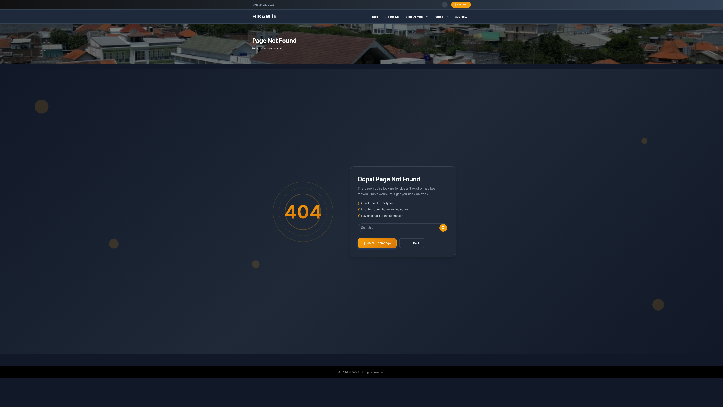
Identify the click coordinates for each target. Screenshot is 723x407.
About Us (392, 16)
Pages (438, 16)
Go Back (414, 243)
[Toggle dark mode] (445, 5)
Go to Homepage (379, 243)
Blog (375, 16)
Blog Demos (414, 16)
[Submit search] (443, 228)
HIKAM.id (264, 16)
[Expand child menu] (427, 17)
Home (255, 48)
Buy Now (461, 16)
